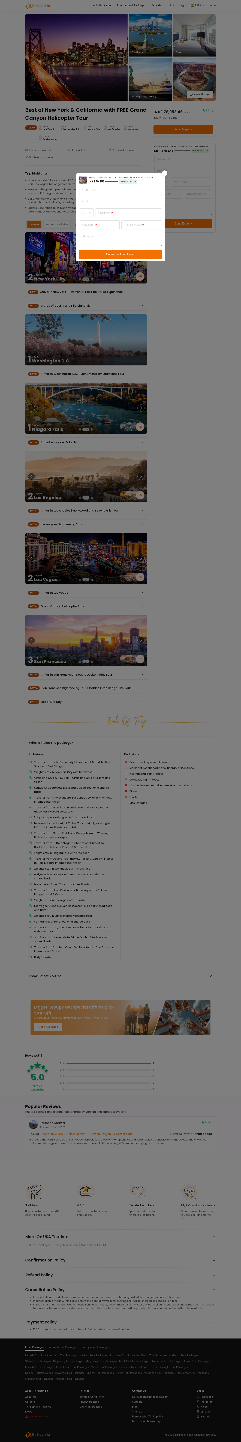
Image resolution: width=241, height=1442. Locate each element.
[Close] (164, 173)
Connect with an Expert (120, 254)
